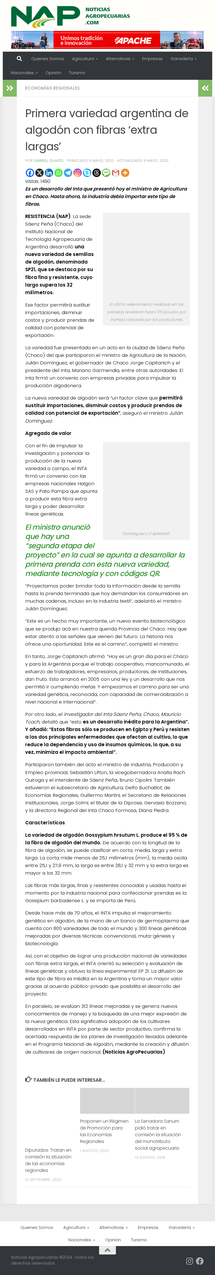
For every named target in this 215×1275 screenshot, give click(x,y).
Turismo (77, 73)
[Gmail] (115, 173)
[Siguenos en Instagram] (190, 1261)
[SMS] (106, 173)
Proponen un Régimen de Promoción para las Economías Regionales (104, 1131)
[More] (125, 173)
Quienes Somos (47, 59)
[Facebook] (30, 173)
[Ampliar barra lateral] (10, 88)
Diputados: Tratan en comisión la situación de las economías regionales (48, 1160)
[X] (39, 173)
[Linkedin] (49, 173)
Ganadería (181, 59)
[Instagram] (77, 173)
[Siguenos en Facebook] (200, 1261)
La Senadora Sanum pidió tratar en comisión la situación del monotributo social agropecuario (158, 1134)
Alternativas (118, 59)
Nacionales (22, 73)
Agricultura (83, 59)
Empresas (152, 59)
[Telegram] (68, 173)
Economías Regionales (52, 88)
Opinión (53, 73)
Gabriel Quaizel (49, 160)
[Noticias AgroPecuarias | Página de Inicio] (71, 17)
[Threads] (96, 173)
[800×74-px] (107, 40)
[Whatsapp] (58, 173)
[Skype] (87, 173)
